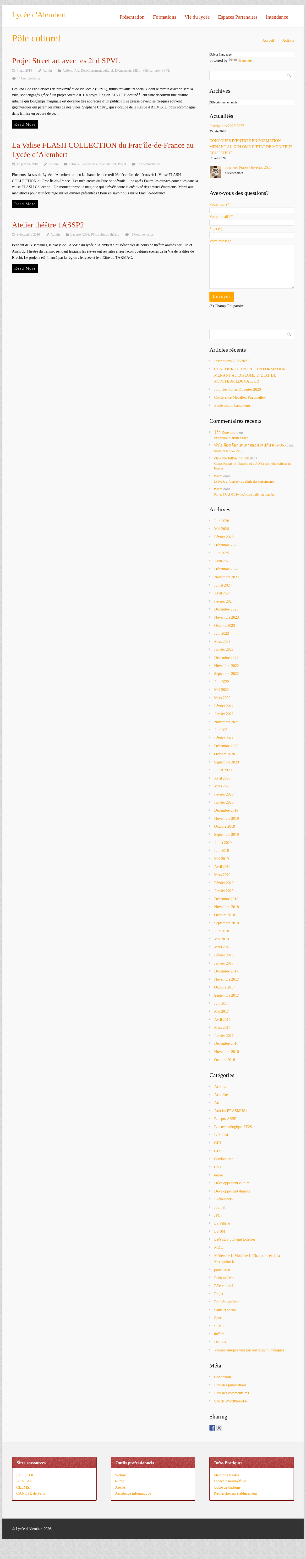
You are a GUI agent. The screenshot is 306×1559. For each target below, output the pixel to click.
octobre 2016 (224, 1060)
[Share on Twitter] (219, 1428)
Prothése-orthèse (226, 1302)
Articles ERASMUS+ (230, 1111)
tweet (218, 476)
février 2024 (224, 601)
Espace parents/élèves (230, 1481)
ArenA (120, 1487)
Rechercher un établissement (235, 1493)
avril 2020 (222, 778)
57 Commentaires (148, 164)
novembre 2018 (226, 907)
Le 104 (219, 1231)
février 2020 (224, 794)
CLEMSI (23, 1487)
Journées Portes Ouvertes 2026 (248, 167)
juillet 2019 (223, 843)
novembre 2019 (226, 818)
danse (218, 1175)
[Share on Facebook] (212, 1428)
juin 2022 (221, 682)
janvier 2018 (224, 963)
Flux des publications (230, 1385)
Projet (122, 164)
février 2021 (224, 738)
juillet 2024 (223, 585)
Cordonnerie (223, 1159)
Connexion (222, 1377)
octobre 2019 (224, 826)
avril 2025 (222, 561)
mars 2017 (222, 1027)
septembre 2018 (226, 923)
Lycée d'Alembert (39, 14)
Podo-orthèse (224, 1278)
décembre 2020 (226, 746)
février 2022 (224, 706)
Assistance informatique (133, 1493)
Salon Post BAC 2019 (228, 450)
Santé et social (225, 1310)
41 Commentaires (141, 234)
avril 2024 (222, 593)
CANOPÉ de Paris (30, 1493)
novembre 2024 (226, 577)
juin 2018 (221, 931)
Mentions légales (226, 1475)
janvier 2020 (224, 802)
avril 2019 (222, 866)
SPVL (166, 70)
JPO (217, 1215)
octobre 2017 (224, 987)
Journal (219, 1207)
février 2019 (224, 883)
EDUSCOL (25, 1475)
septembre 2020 (226, 762)
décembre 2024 (226, 569)
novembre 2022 (226, 666)
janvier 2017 (224, 1036)
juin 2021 (221, 730)
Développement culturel (97, 70)
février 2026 (224, 537)
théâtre (114, 234)
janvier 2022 (224, 714)
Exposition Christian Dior (231, 438)
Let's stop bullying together (234, 1239)
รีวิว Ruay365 (224, 432)
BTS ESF (221, 1135)
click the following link (231, 458)
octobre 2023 (224, 625)
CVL (218, 1167)
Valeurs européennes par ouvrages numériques (249, 1350)
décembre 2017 (226, 971)
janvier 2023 (224, 649)
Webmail (121, 1475)
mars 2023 (222, 641)
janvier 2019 (224, 891)
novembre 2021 (226, 722)
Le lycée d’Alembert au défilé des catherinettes (244, 481)
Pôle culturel (151, 70)
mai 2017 (221, 1011)
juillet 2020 (223, 770)
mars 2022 (222, 698)
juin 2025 (221, 553)
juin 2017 (221, 1003)
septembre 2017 (226, 995)
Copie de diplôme (227, 1487)
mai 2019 (221, 859)
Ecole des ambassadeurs (232, 405)
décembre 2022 (226, 657)
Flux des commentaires (231, 1393)
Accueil (268, 40)
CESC (219, 1151)
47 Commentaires (28, 78)
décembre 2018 (226, 899)
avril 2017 (222, 1019)
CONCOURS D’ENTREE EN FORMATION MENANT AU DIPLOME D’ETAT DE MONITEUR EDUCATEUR (251, 147)
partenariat (222, 1270)
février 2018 (224, 955)
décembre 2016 (226, 1043)
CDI (217, 1143)
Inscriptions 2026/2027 (226, 126)
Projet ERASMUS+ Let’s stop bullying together (244, 494)
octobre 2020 (224, 754)
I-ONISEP (24, 1481)
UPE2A (220, 1342)
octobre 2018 (224, 915)
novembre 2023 (226, 617)
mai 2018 (221, 939)
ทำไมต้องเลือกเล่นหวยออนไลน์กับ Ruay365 (250, 445)
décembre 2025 (226, 545)
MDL (137, 70)
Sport (218, 1318)
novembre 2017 (226, 979)
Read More (25, 124)
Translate (245, 60)
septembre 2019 (226, 834)
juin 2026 (221, 521)
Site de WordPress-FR (231, 1401)
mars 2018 (222, 947)
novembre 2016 (226, 1052)
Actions (288, 40)
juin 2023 (221, 633)
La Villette (222, 1223)
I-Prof (119, 1481)
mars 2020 (222, 786)
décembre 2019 (226, 810)
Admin (47, 70)
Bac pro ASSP (79, 234)
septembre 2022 (226, 674)
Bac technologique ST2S (233, 1127)
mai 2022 (221, 690)
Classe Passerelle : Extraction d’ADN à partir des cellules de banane (252, 466)
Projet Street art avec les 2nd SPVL (66, 60)
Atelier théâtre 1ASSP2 (48, 224)
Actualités (221, 1095)
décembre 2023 (226, 609)
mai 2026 (221, 529)
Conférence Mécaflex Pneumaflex (240, 397)
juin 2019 (221, 850)
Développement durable (232, 1191)
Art (76, 70)
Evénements (123, 70)
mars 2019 (222, 875)
